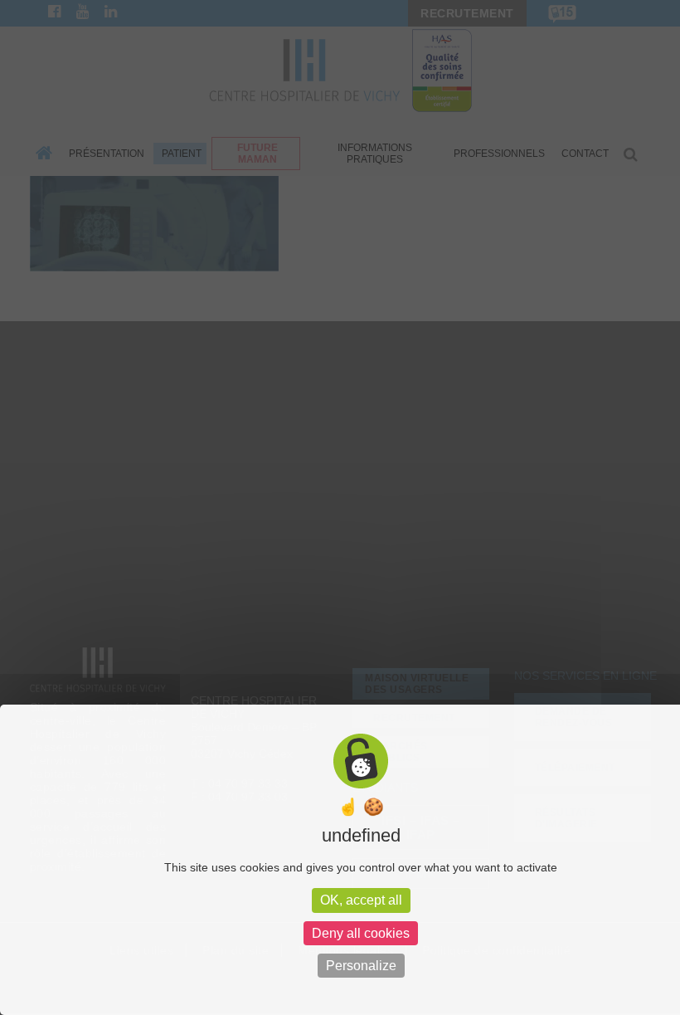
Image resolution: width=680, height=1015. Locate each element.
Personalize (361, 966)
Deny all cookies (361, 933)
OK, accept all (361, 900)
